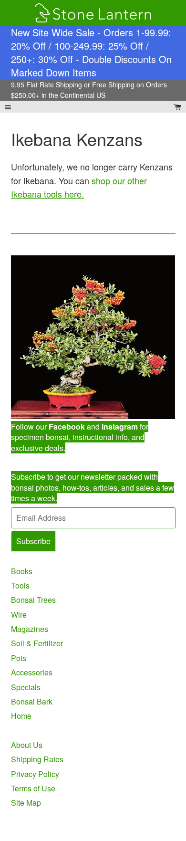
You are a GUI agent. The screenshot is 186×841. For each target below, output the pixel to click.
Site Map (26, 802)
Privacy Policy (35, 773)
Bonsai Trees (33, 599)
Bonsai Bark (31, 701)
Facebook (67, 426)
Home (21, 715)
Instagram (120, 426)
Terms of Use (33, 788)
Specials (26, 687)
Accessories (31, 672)
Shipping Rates (37, 759)
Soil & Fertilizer (37, 643)
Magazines (29, 628)
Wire (19, 614)
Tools (20, 585)
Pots (18, 657)
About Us (26, 744)
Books (21, 571)
